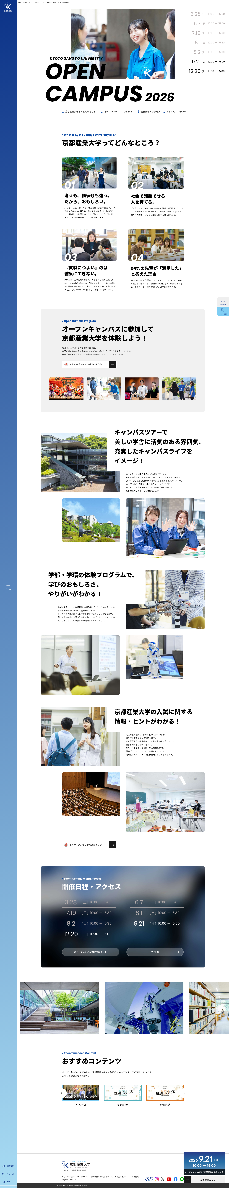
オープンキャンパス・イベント (37, 2)
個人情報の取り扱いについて (102, 1176)
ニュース (10, 1173)
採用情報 (135, 1176)
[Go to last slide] (62, 1093)
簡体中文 (73, 1179)
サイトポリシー (83, 1176)
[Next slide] (183, 1093)
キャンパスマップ (68, 1176)
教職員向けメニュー (122, 1176)
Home (19, 2)
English (65, 1179)
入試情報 (25, 2)
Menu (8, 589)
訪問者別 (10, 1166)
